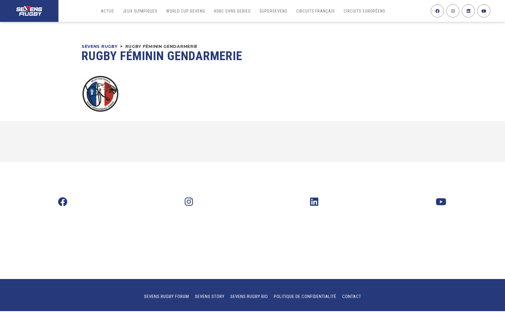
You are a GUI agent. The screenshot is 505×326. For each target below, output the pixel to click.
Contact (351, 296)
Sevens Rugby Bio (249, 296)
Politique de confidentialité (305, 296)
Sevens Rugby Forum (166, 296)
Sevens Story (209, 296)
